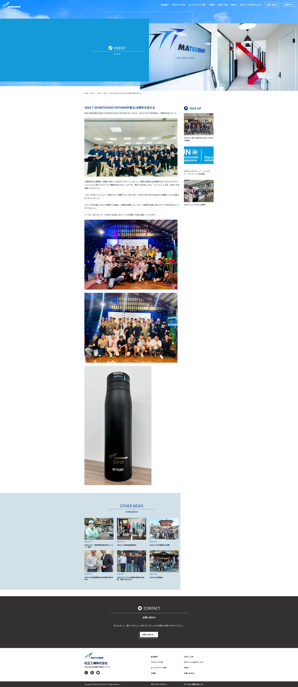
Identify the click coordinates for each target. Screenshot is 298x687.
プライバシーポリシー (159, 684)
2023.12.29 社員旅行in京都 (160, 545)
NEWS (233, 4)
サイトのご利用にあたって (193, 684)
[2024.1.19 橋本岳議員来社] (131, 529)
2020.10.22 (88, 541)
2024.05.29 (88, 574)
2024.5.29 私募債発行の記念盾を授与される (98, 578)
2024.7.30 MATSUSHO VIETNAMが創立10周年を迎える (119, 107)
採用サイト (289, 4)
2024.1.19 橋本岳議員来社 (126, 545)
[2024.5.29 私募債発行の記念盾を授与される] (98, 561)
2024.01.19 (120, 541)
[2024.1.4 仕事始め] (164, 561)
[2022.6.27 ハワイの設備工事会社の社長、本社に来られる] (131, 561)
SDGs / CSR (223, 4)
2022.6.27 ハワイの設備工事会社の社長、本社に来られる (130, 578)
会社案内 (164, 4)
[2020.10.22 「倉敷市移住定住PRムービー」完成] (98, 529)
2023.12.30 (153, 541)
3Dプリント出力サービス (250, 4)
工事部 (211, 4)
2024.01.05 (153, 574)
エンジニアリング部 (196, 4)
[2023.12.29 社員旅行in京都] (164, 529)
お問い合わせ (272, 4)
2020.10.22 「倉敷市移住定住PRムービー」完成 (98, 546)
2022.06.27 (120, 574)
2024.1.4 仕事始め (156, 577)
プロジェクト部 (178, 4)
